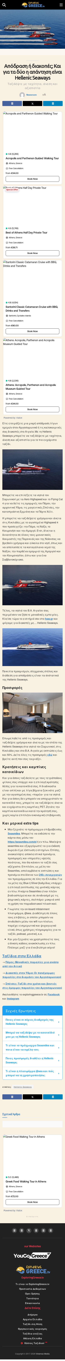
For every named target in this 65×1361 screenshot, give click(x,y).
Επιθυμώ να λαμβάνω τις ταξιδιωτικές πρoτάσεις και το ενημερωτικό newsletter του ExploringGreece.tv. (29, 688)
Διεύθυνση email (18, 668)
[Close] (61, 647)
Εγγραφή (17, 703)
